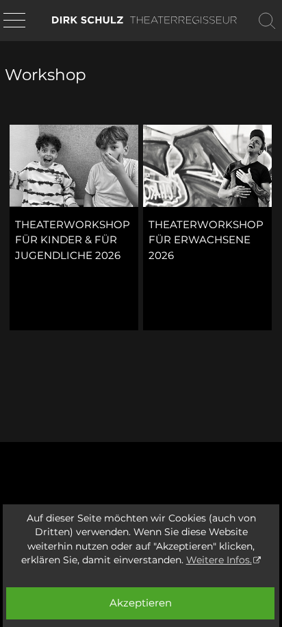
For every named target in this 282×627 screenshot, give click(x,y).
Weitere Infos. (219, 560)
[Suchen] (267, 20)
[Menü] (14, 21)
